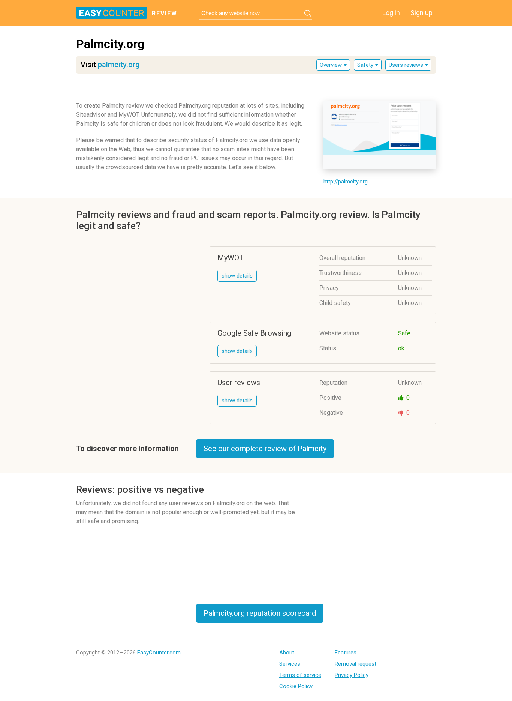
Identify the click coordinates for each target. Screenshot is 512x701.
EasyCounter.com (159, 652)
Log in (391, 13)
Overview (331, 65)
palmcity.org (119, 64)
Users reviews (406, 65)
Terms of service (300, 675)
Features (345, 652)
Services (289, 663)
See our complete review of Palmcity (265, 448)
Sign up (421, 13)
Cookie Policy (296, 686)
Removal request (355, 663)
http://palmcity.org (345, 181)
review (164, 13)
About (286, 652)
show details (237, 275)
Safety (365, 65)
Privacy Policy (351, 675)
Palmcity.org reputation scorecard (260, 613)
